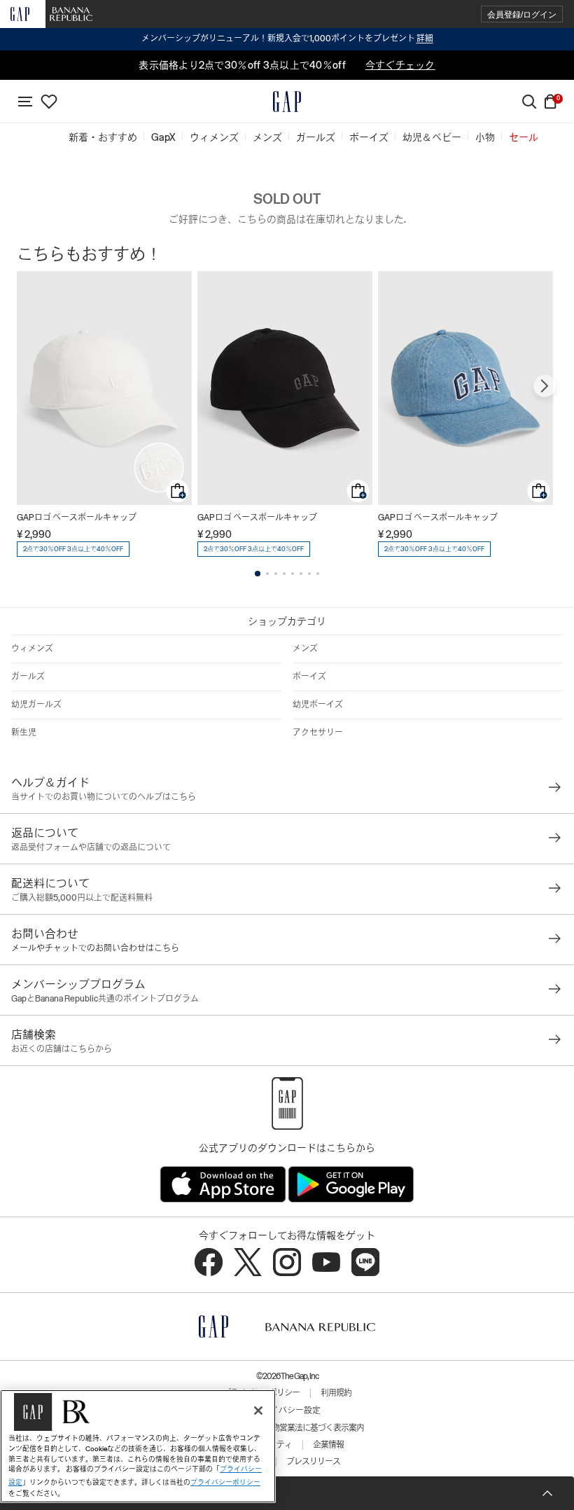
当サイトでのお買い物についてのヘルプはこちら (103, 797)
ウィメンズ (32, 648)
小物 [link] (485, 137)
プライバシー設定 (287, 1410)
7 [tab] (309, 573)
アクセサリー (318, 732)
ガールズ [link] (315, 137)
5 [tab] (292, 573)
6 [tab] (301, 573)
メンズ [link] (267, 137)
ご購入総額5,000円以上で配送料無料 (82, 898)
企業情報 (328, 1445)
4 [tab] (284, 573)
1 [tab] (257, 573)
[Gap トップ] (287, 101)
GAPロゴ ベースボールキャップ (76, 517)
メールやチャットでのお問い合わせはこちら (95, 948)
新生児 (23, 732)
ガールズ (28, 676)
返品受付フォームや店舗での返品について (91, 847)
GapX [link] (163, 137)
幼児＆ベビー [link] (431, 137)
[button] (522, 14)
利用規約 (336, 1393)
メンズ (305, 648)
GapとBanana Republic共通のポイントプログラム (105, 999)
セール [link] (523, 137)
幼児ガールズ (36, 704)
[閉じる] (258, 1410)
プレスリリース (313, 1462)
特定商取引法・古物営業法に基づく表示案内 (287, 1428)
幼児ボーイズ (318, 704)
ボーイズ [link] (368, 137)
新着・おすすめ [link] (103, 137)
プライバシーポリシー (225, 1482)
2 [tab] (267, 573)
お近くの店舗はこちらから (61, 1049)
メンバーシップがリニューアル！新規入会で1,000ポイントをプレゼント (287, 38)
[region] (138, 1446)
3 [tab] (275, 573)
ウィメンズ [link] (214, 137)
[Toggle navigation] (25, 101)
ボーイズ (309, 676)
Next (544, 386)
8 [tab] (317, 573)
